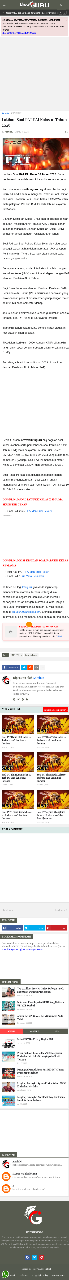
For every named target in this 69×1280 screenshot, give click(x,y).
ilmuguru (27, 587)
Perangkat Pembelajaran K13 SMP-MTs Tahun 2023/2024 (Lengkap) (40, 1071)
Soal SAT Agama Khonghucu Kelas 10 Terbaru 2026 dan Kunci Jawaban (51, 815)
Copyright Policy (40, 1275)
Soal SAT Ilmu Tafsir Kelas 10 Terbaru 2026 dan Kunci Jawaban (51, 740)
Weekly (11, 1031)
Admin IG (39, 678)
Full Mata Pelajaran (32, 576)
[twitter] (18, 699)
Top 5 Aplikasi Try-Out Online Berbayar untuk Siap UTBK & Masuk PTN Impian (40, 990)
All (57, 1031)
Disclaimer (23, 1275)
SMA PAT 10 (16, 113)
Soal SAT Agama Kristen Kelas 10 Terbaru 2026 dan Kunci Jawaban (16, 815)
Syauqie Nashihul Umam (25, 1173)
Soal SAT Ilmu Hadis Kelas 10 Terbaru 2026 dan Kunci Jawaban (51, 777)
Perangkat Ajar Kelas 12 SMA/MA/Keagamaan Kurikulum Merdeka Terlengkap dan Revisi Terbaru (39, 1056)
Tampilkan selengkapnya (56, 709)
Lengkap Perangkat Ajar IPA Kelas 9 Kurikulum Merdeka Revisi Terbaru (41, 1099)
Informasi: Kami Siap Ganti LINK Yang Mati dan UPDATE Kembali (40, 1004)
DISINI (59, 636)
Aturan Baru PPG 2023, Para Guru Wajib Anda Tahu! (40, 1017)
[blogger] (27, 699)
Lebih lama (60, 910)
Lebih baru (8, 910)
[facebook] (14, 699)
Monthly (34, 1031)
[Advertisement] (34, 74)
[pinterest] (23, 699)
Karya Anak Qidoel (42, 1268)
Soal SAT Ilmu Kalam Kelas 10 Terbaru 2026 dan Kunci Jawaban (16, 777)
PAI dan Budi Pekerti (39, 511)
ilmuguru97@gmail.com (26, 611)
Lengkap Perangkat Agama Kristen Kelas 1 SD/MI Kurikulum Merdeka (41, 1085)
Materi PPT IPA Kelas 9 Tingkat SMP (35, 1039)
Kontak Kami (58, 1275)
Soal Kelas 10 (31, 655)
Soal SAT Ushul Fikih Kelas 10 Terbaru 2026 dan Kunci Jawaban (16, 740)
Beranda (5, 113)
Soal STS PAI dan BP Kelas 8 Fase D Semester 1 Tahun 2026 (33, 12)
